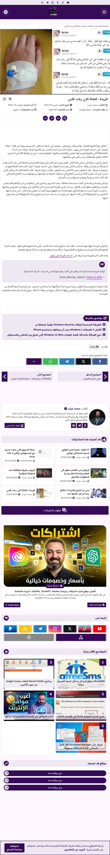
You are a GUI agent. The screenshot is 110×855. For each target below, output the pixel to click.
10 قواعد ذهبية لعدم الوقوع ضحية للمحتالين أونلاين (75, 451)
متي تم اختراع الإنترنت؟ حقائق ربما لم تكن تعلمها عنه (74, 492)
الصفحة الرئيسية (102, 26)
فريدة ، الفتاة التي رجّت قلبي (21, 490)
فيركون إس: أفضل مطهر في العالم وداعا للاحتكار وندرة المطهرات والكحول (75, 473)
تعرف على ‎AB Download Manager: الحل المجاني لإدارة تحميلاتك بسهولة (81, 746)
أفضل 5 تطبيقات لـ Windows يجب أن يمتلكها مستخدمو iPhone (67, 329)
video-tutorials (95, 605)
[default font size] (51, 118)
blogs (90, 26)
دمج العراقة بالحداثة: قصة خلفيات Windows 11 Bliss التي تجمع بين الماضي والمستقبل (54, 334)
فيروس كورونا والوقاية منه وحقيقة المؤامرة (22, 472)
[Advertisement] (55, 134)
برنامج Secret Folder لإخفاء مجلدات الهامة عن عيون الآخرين (29, 683)
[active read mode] (64, 118)
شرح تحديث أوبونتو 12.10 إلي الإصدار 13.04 (81, 716)
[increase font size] (45, 118)
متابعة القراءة (13, 605)
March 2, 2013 (94, 277)
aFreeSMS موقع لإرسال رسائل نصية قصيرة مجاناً (81, 683)
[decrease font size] (58, 118)
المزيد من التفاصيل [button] (74, 849)
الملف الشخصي (13, 425)
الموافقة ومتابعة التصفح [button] (14, 848)
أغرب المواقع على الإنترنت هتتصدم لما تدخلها (29, 716)
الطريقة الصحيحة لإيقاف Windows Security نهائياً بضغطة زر (68, 324)
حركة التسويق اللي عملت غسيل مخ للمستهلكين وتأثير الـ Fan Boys (20, 453)
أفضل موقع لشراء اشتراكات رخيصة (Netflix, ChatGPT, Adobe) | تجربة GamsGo (55, 591)
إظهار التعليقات (52, 510)
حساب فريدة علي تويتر (61, 255)
